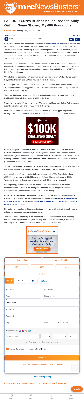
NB (18, 383)
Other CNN (62, 383)
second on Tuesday (60, 201)
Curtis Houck (10, 31)
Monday (56, 198)
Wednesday (69, 198)
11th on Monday (44, 201)
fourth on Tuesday (12, 201)
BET (39, 383)
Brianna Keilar (9, 383)
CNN (45, 383)
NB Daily (52, 383)
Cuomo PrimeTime (29, 383)
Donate (77, 389)
